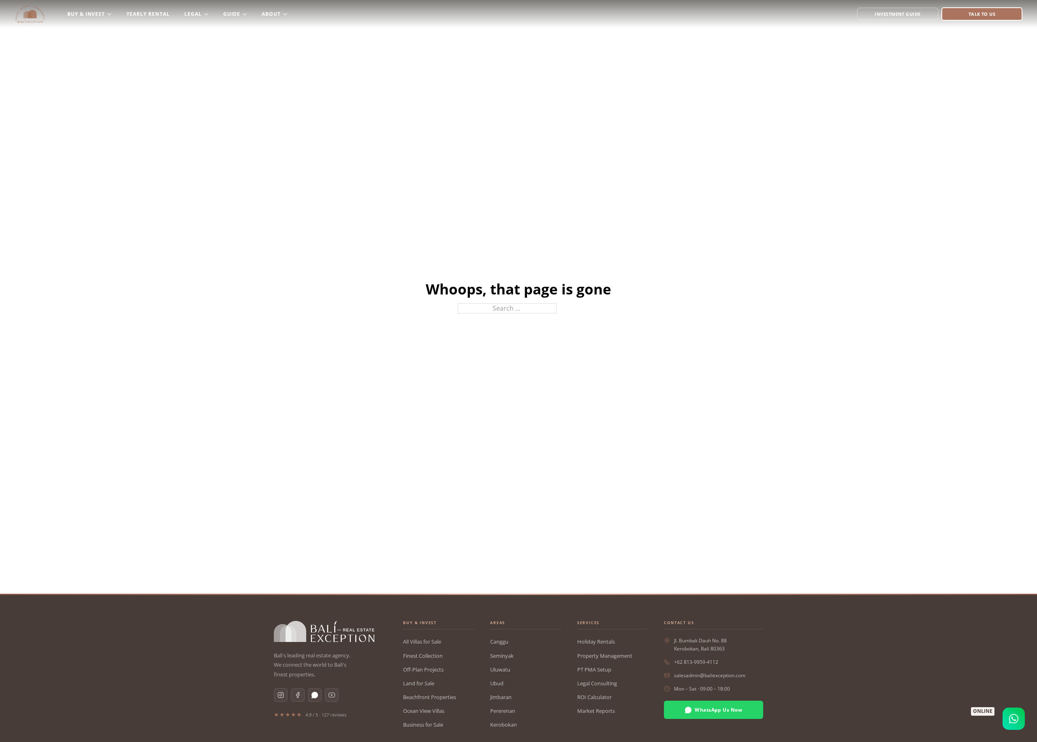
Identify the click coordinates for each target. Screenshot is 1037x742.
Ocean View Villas (423, 710)
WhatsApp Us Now (718, 709)
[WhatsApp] (315, 695)
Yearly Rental (147, 14)
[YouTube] (332, 695)
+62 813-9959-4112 (696, 662)
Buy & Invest (86, 14)
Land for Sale (418, 683)
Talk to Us (982, 14)
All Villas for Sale (422, 641)
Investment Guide (897, 14)
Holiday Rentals (596, 641)
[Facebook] (298, 695)
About (271, 14)
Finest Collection (423, 655)
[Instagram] (281, 695)
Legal (193, 14)
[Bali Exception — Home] (324, 631)
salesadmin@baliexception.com (709, 675)
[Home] (30, 14)
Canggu (499, 641)
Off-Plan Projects (423, 669)
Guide (232, 14)
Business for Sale (423, 724)
